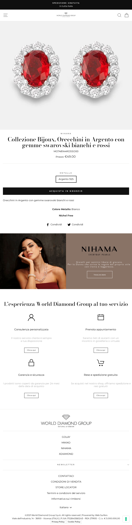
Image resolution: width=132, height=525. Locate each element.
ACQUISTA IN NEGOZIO (66, 191)
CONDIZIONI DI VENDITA (66, 481)
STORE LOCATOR (66, 487)
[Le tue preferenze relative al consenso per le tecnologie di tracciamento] (126, 519)
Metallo (66, 173)
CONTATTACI (66, 476)
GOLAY (66, 437)
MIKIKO (66, 442)
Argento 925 (66, 179)
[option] (66, 5)
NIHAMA (66, 133)
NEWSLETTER (66, 464)
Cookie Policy (74, 522)
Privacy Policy (58, 522)
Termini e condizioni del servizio (66, 493)
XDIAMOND (66, 454)
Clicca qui (31, 350)
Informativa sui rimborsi (66, 498)
